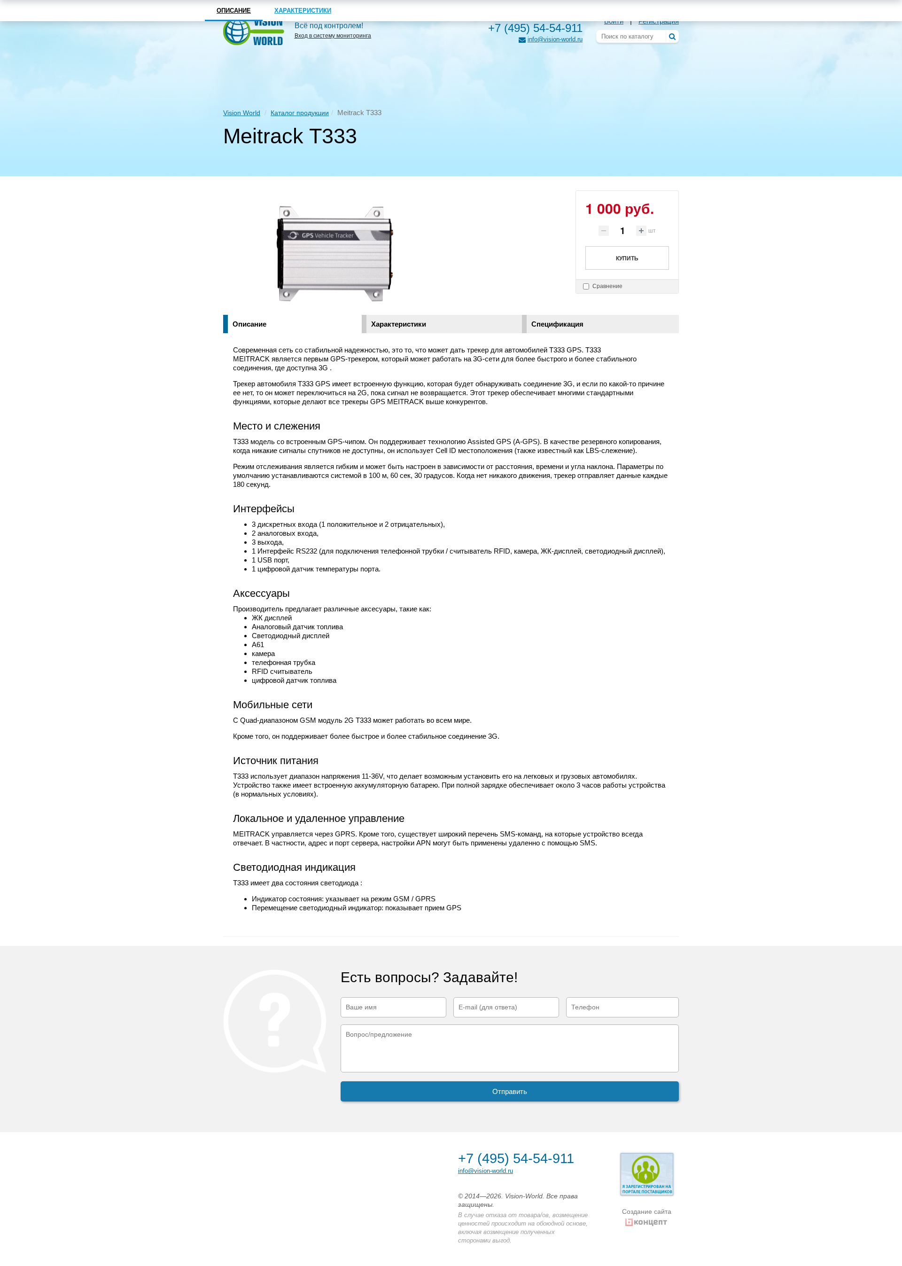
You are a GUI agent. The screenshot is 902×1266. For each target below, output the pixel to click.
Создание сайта (646, 1211)
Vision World (241, 113)
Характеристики (398, 324)
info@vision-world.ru (555, 39)
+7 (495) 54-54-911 (535, 28)
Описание (249, 324)
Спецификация (557, 324)
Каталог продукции (300, 113)
